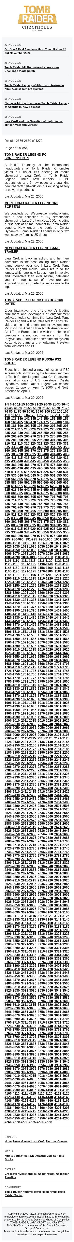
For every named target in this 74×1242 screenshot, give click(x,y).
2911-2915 (28, 880)
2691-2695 (28, 841)
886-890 (17, 525)
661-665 (17, 493)
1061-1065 (61, 550)
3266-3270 (12, 944)
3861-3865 (61, 1047)
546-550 (43, 475)
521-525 (43, 472)
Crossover (12, 1173)
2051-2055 (28, 727)
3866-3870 (12, 1051)
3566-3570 (12, 997)
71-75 (65, 408)
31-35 (56, 404)
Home (8, 1141)
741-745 (30, 504)
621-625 (43, 486)
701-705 (56, 496)
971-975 (43, 536)
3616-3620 (45, 1004)
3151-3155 (28, 923)
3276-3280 (45, 944)
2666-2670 (12, 837)
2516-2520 (45, 809)
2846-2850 (12, 869)
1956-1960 (45, 710)
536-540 (17, 475)
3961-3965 (61, 1065)
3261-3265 (61, 940)
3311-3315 (28, 951)
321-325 (43, 443)
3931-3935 (28, 1061)
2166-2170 (12, 749)
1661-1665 (61, 656)
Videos (51, 1155)
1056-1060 (45, 550)
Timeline (10, 1177)
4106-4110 (12, 1093)
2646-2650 (12, 834)
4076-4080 (45, 1086)
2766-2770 (12, 855)
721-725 (43, 500)
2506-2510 (12, 809)
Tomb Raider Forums (19, 1191)
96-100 (45, 411)
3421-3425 (61, 969)
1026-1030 (12, 546)
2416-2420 (45, 791)
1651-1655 (28, 656)
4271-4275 (28, 1122)
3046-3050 (12, 905)
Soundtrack (21, 1155)
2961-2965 (61, 887)
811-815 (17, 514)
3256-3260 (45, 940)
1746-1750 (12, 674)
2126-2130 (12, 742)
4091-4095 (28, 1090)
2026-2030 (12, 724)
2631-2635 (28, 830)
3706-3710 (12, 1022)
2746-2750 (12, 852)
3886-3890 (12, 1054)
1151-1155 (28, 567)
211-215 (17, 429)
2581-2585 (61, 820)
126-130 (56, 415)
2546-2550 (12, 816)
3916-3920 (45, 1058)
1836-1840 (45, 688)
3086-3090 (12, 912)
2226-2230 (12, 759)
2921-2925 (61, 880)
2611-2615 (28, 827)
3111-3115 (28, 916)
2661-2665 (61, 834)
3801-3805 (61, 1036)
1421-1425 (61, 614)
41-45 (9, 408)
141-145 (30, 418)
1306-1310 (12, 596)
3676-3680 (45, 1015)
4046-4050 (12, 1083)
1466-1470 (12, 624)
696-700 (43, 496)
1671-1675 (28, 660)
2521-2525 (61, 809)
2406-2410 (12, 791)
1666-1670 (12, 660)
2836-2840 (45, 866)
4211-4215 (28, 1111)
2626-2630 (12, 830)
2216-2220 (45, 756)
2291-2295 (28, 770)
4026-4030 (12, 1079)
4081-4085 (61, 1086)
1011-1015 (28, 543)
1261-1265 (61, 585)
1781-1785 (61, 678)
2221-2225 (61, 756)
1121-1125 (62, 560)
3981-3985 (61, 1068)
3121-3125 (61, 916)
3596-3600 (45, 1001)
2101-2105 (61, 734)
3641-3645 (61, 1008)
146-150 (43, 418)
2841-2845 (61, 866)
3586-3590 (12, 1001)
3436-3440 (45, 972)
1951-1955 (28, 710)
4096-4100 (45, 1090)
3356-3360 (45, 958)
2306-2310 (12, 774)
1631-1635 (28, 653)
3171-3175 (28, 926)
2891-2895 (28, 877)
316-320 (30, 443)
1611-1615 (28, 649)
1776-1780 (45, 678)
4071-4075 (28, 1086)
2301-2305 (61, 770)
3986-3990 (12, 1072)
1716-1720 (45, 667)
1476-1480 (45, 624)
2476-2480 (45, 802)
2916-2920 (45, 880)
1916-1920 (45, 702)
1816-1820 (45, 685)
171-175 (43, 422)
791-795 (30, 511)
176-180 (56, 422)
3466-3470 (12, 980)
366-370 (30, 450)
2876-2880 (45, 873)
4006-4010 (12, 1075)
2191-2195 (28, 752)
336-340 (17, 447)
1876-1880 (45, 695)
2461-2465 (61, 798)
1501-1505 (61, 628)
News (17, 1141)
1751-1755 (28, 674)
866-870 (30, 521)
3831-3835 (28, 1043)
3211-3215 (28, 933)
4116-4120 (44, 1093)
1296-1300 (45, 592)
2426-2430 (12, 795)
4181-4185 (61, 1104)
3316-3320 (45, 951)
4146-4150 (12, 1100)
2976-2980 (45, 891)
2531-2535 (28, 813)
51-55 (27, 408)
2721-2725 (61, 845)
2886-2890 (12, 877)
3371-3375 (28, 962)
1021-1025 (61, 543)
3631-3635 (28, 1008)
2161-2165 (61, 745)
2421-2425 (61, 791)
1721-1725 (61, 667)
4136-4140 (45, 1097)
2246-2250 (12, 763)
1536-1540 (45, 635)
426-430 (56, 457)
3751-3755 (28, 1029)
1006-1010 (12, 543)
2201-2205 (61, 752)
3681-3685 (61, 1015)
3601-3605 (61, 1001)
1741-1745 (61, 671)
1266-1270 (12, 589)
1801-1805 (61, 681)
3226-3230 (12, 937)
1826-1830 (12, 688)
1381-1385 (61, 607)
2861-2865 (61, 869)
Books (9, 1159)
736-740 (17, 504)
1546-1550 (12, 639)
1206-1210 (12, 578)
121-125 (42, 415)
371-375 (43, 450)
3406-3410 (12, 969)
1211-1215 (28, 578)
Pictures (51, 1141)
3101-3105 (61, 912)
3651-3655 (28, 1011)
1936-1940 (45, 706)
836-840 (17, 518)
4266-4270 (12, 1122)
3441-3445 (61, 972)
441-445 (30, 461)
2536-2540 (45, 813)
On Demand (38, 1155)
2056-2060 (45, 727)
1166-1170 (12, 571)
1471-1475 (28, 624)
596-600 (43, 482)
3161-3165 (61, 923)
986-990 (17, 539)
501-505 (56, 468)
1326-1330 (12, 599)
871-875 (43, 521)
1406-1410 (12, 614)
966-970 (30, 536)
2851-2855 (28, 869)
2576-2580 (45, 820)
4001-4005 (61, 1072)
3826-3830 (12, 1043)
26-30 (48, 404)
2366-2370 (12, 784)
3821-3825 (61, 1040)
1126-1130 (12, 564)
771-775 (43, 507)
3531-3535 (28, 990)
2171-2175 (28, 749)
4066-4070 (12, 1086)
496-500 (43, 468)
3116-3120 (44, 916)
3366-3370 (12, 962)
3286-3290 (12, 948)
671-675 (43, 493)
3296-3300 (45, 948)
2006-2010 (12, 720)
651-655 (56, 489)
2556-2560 (45, 816)
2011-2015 (28, 720)
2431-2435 (28, 795)
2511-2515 (28, 809)
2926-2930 (12, 884)
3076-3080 (45, 908)
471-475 (43, 464)
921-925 (43, 528)
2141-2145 (61, 742)
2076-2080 (45, 731)
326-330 (56, 443)
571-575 (43, 479)
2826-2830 (12, 866)
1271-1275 (28, 589)
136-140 (17, 418)
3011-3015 (28, 898)
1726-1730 (12, 671)
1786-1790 (12, 681)
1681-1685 (61, 660)
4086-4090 (12, 1090)
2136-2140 (45, 742)
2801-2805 (61, 859)
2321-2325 (61, 774)
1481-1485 (61, 624)
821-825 (43, 514)
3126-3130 (12, 919)
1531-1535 (28, 635)
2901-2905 (61, 877)
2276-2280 (45, 766)
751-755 (56, 504)
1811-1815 (28, 685)
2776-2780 (45, 855)
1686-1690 (12, 663)
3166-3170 (12, 926)
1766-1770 (12, 678)
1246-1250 (12, 585)
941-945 (30, 532)
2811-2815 (28, 862)
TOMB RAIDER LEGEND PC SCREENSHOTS (26, 156)
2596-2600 (45, 823)
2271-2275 (28, 766)
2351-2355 (28, 781)
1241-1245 (61, 582)
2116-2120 (44, 738)
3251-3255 (28, 940)
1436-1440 (45, 617)
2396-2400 (45, 788)
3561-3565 (61, 994)
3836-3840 (45, 1043)
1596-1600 (45, 646)
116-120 (29, 415)
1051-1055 (28, 550)
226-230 (56, 429)
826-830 (56, 514)
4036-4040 (45, 1079)
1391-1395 (28, 610)
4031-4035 (28, 1079)
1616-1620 (45, 649)
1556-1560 (45, 639)
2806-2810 (12, 862)
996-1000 (45, 539)
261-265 (17, 436)
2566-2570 (12, 820)
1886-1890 (12, 699)
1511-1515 (28, 631)
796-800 (43, 511)
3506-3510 (12, 987)
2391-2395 (28, 788)
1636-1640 (45, 653)
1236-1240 (45, 582)
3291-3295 (28, 948)
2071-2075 (28, 731)
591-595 (30, 482)
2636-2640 (45, 830)
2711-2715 (28, 845)
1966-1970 (12, 713)
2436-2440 (45, 795)
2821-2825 (61, 862)
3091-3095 (28, 912)
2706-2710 (12, 845)
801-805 (56, 511)
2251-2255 (28, 763)
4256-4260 (45, 1118)
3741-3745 (61, 1026)
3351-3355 (28, 958)
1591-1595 (28, 646)
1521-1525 (61, 631)
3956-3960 (45, 1065)
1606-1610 (12, 649)
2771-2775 (28, 855)
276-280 (56, 436)
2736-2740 (45, 848)
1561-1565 (61, 639)
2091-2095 (28, 734)
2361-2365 (61, 781)
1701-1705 (61, 663)
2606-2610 (12, 827)
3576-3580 (45, 997)
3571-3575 (28, 997)
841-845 (30, 518)
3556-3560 (45, 994)
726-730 (56, 500)
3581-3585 (61, 997)
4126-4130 (12, 1097)
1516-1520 (45, 631)
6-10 (13, 404)
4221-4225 (61, 1111)
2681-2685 (61, 837)
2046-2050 (12, 727)
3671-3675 (28, 1015)
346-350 (43, 447)
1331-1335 (28, 599)
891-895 (30, 525)
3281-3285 (61, 944)
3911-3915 (28, 1058)
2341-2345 (61, 777)
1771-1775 (28, 678)
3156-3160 (45, 923)
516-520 (30, 472)
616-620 (30, 486)
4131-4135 (28, 1097)
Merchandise (28, 1173)
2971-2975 (28, 891)
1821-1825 (61, 685)
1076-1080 (45, 553)
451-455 (56, 461)
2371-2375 (28, 784)
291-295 (30, 440)
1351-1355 (28, 603)
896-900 (43, 525)
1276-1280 (45, 589)
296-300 (43, 440)
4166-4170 (12, 1104)
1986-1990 (12, 717)
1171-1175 (28, 571)
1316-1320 (45, 596)
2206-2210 (12, 756)
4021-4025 (61, 1075)
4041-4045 (61, 1079)
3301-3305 (61, 948)
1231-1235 (28, 582)
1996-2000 (45, 717)
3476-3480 (45, 980)
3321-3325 (61, 951)
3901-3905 (61, 1054)
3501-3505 (61, 983)
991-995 (31, 539)
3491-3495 (28, 983)
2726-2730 (12, 848)
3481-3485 (61, 980)
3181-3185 (61, 926)
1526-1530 (12, 635)
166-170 (30, 422)
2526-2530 (12, 813)
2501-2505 (61, 805)
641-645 (30, 489)
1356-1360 (45, 603)
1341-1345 (61, 599)
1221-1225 (61, 578)
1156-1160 (45, 567)
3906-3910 (12, 1058)
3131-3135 (28, 919)
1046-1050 (12, 550)
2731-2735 (28, 848)
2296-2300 (45, 770)
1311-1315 (28, 596)
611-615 (17, 486)
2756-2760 (45, 852)
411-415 (17, 457)
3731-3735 (28, 1026)
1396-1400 (45, 610)
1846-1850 (12, 692)
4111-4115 (28, 1093)
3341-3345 (61, 955)
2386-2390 (12, 788)
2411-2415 (28, 791)
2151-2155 (28, 745)
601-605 (56, 482)
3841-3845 (61, 1043)
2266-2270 (12, 766)
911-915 (17, 528)
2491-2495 (28, 805)
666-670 (30, 493)
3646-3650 (12, 1011)
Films (60, 1155)
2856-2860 (45, 869)
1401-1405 (61, 610)
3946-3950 (12, 1065)
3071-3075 (28, 908)
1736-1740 (45, 671)
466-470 (30, 464)
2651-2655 (28, 834)
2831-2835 (28, 866)
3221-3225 (61, 933)
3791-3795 (28, 1036)
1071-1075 (28, 553)
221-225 (43, 429)
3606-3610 (12, 1004)
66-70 (56, 408)
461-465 (17, 464)
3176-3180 (45, 926)
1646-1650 (12, 656)
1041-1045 (61, 546)
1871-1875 (28, 695)
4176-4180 (45, 1104)
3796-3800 (45, 1036)
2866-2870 (12, 873)
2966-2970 (12, 891)
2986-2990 (12, 894)
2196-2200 (45, 752)
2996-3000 (45, 894)
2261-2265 (61, 763)
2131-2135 (28, 742)
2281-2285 (61, 766)
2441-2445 (61, 795)
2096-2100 (45, 734)
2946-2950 (12, 887)
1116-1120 (45, 560)
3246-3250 (12, 940)
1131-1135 (28, 564)
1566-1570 (12, 642)
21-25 (39, 404)
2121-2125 (61, 738)
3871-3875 (28, 1051)
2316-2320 (45, 774)
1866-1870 (12, 695)
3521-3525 (61, 987)
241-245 (30, 433)
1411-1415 (28, 614)
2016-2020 (45, 720)
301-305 (56, 440)
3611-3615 (28, 1004)
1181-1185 (62, 571)
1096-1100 (45, 557)
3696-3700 (45, 1019)
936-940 (17, 532)
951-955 (56, 532)
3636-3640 (45, 1008)
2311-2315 (28, 774)
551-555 (56, 475)
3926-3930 (12, 1061)
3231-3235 (28, 937)
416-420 (30, 457)
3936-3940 (45, 1061)
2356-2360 (45, 781)
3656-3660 (45, 1011)
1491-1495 (28, 628)
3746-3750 (12, 1029)
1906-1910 (12, 702)
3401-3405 (61, 965)
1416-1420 (45, 614)
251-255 (56, 433)
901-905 (56, 525)
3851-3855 (28, 1047)
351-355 (56, 447)
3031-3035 (28, 901)
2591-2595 (28, 823)
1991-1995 (28, 717)
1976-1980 (45, 713)
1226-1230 (12, 582)
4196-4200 (45, 1107)
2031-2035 (28, 724)
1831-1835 (28, 688)
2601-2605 (61, 823)
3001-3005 (61, 894)
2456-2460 (45, 798)
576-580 (56, 479)
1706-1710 (12, 667)
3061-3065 (61, 905)
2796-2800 (45, 859)
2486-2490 (12, 805)
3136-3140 (45, 919)
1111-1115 (28, 560)
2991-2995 (28, 894)
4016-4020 (45, 1075)
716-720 (30, 500)
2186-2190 (12, 752)
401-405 (56, 454)
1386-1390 (12, 610)
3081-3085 (61, 908)
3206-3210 (12, 933)
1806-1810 (12, 685)
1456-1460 (45, 621)
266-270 (30, 436)
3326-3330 (12, 955)
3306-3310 (12, 951)
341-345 (30, 447)
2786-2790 (12, 859)
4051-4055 (28, 1083)
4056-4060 (45, 1083)
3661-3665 (61, 1011)
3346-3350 (12, 958)
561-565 (17, 479)
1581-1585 (61, 642)
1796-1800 (45, 681)
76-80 (9, 411)
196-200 (43, 425)
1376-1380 (45, 607)
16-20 (30, 404)
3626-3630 (12, 1008)
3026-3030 (12, 901)
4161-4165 (61, 1100)
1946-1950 (12, 710)
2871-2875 (28, 873)
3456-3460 (45, 976)
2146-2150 (12, 745)
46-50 (18, 408)
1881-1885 (61, 695)
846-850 (43, 518)
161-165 (17, 422)
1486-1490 (12, 628)
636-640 (17, 489)
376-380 (56, 450)
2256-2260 (45, 763)
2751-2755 (28, 852)
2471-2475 (28, 802)
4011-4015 (28, 1075)
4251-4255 (28, 1118)
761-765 (17, 507)
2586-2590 (12, 823)
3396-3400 (45, 965)
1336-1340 (45, 599)
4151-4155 (28, 1100)
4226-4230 (12, 1114)
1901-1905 (61, 699)
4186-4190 (12, 1107)
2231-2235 (28, 759)
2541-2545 (61, 813)
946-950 (43, 532)
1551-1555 (28, 639)
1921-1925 (61, 702)
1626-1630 (12, 653)
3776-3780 (45, 1033)
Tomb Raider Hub (45, 1191)
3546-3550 (12, 994)
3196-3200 (45, 930)
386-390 (17, 454)
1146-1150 (12, 567)
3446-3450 (12, 976)
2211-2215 (28, 756)
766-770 (30, 507)
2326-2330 (12, 777)
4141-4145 (61, 1097)
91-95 (35, 411)
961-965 (17, 536)
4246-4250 (12, 1118)
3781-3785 (61, 1033)
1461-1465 (61, 621)
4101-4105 (61, 1090)
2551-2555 (28, 816)
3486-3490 (12, 983)
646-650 (43, 489)
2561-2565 (61, 816)
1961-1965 (61, 710)
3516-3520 (45, 987)
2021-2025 (61, 720)
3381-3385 (61, 962)
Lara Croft (38, 1141)
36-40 (65, 404)
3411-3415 (28, 969)
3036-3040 (45, 901)
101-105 (56, 411)
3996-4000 (45, 1072)
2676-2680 (45, 837)
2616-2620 (45, 827)
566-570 (30, 479)
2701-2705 (61, 841)
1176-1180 (45, 571)
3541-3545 (61, 990)
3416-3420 (45, 969)
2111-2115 (28, 738)
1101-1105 (62, 557)
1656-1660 (45, 656)
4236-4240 (45, 1114)
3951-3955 (28, 1065)
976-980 (56, 536)
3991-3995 (28, 1072)
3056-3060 (45, 905)
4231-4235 (28, 1114)
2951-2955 (28, 887)
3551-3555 (28, 994)
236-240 (17, 433)
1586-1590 (12, 646)
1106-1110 (12, 560)
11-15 (21, 404)
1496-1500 (45, 628)
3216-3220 (45, 933)
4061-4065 (61, 1083)
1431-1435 (28, 617)
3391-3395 (28, 965)
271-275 (43, 436)
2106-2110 (12, 738)
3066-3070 (12, 908)
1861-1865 (61, 692)
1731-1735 (28, 671)
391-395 (30, 454)
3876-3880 (45, 1051)
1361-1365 (61, 603)
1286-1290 (12, 592)
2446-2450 (12, 798)
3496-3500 (45, 983)
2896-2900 (45, 877)
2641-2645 (61, 830)
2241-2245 (61, 759)
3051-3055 (28, 905)
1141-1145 (62, 564)
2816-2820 (45, 862)
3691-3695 (28, 1019)
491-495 (30, 468)
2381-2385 (61, 784)
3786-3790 (12, 1036)
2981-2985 (61, 891)
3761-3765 (61, 1029)
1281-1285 (61, 589)
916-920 (30, 528)
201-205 (56, 425)
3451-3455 (28, 976)
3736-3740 (45, 1026)
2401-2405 (61, 788)
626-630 (56, 486)
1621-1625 (61, 649)
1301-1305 (61, 592)
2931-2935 (28, 884)
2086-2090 (12, 734)
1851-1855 (28, 692)
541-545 (30, 475)
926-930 (56, 528)
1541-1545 (61, 635)
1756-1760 (45, 674)
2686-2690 (12, 841)
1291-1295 (28, 592)
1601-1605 (61, 646)
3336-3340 (45, 955)
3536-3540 (45, 990)
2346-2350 (12, 781)
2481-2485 (61, 802)
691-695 (30, 496)
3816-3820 (45, 1040)
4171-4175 (28, 1104)
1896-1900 (45, 699)
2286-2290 (12, 770)
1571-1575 (28, 642)
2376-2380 (45, 784)
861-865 (17, 521)
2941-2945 (61, 884)
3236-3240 (45, 937)
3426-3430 (12, 972)
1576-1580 (45, 642)
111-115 (16, 415)
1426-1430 (12, 617)
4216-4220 (45, 1111)
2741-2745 (61, 848)
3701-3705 (61, 1019)
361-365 (17, 450)
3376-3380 (45, 962)
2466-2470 (12, 802)
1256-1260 (45, 585)
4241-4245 (61, 1114)
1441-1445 (61, 617)
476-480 (56, 464)
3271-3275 (28, 944)
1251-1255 (28, 585)
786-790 (17, 511)
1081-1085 (61, 553)
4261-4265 (61, 1118)
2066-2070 (12, 731)
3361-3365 (61, 958)
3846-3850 (12, 1047)
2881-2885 (61, 873)
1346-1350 (12, 603)
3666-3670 (12, 1015)
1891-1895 (28, 699)
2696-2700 (45, 841)
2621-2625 (61, 827)
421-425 (43, 457)
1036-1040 (45, 546)
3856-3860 (45, 1047)
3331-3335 (28, 955)
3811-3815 (28, 1040)
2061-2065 (61, 727)
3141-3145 (61, 919)
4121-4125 (61, 1093)
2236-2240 (45, 759)
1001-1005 (61, 539)
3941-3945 (61, 1061)
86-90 (26, 411)
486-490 (17, 468)
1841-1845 (61, 688)
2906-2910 (12, 880)
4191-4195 (28, 1107)
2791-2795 (28, 859)
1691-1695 (28, 663)
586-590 (17, 482)
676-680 (56, 493)
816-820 (30, 514)
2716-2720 (45, 845)
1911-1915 (28, 702)
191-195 (30, 425)
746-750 (43, 504)
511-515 (17, 472)
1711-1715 (28, 667)
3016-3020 (45, 898)
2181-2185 (61, 749)
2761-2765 (61, 852)
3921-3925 (61, 1058)
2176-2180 (45, 749)
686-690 (17, 496)
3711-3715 (28, 1022)
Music (9, 1155)
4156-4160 (45, 1100)
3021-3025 (61, 898)
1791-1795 (28, 681)
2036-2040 (45, 724)
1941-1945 (61, 706)
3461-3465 (61, 976)
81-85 (17, 411)
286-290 (17, 440)
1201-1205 (61, 575)
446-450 (43, 461)
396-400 (43, 454)
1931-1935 (28, 706)
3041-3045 (61, 901)
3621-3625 (61, 1004)
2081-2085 (61, 731)
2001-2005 (61, 717)
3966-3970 (12, 1068)
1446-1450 (12, 621)
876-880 (56, 521)
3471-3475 (28, 980)
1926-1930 (12, 706)
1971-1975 (28, 713)
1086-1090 (12, 557)
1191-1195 (28, 575)
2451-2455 (28, 798)
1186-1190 (12, 575)
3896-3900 (45, 1054)
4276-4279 (44, 1122)
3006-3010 (12, 898)
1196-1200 (44, 575)
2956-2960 (45, 887)
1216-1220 (45, 578)
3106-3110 (12, 916)
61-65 (46, 408)
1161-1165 (62, 567)
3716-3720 (45, 1022)
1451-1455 (28, 621)
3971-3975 (28, 1068)
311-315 (17, 443)
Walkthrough (46, 1173)
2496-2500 (45, 805)
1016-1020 (45, 543)
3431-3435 (28, 972)
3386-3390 (12, 965)
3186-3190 (12, 930)
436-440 (17, 461)
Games (26, 1141)
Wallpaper (62, 1173)
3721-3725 (61, 1022)
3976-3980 (45, 1068)
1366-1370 (12, 607)
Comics (62, 1141)
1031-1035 (28, 546)
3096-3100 (45, 912)
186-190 (17, 425)
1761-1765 (61, 674)
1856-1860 (45, 692)
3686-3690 (12, 1019)
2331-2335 (28, 777)
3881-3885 (61, 1051)
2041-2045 (61, 724)
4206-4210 (12, 1111)
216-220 (30, 429)
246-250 (43, 433)
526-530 (56, 472)
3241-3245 (61, 937)
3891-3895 (28, 1054)
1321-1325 (61, 596)
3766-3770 (12, 1033)
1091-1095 (29, 557)
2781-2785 (61, 855)
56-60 (37, 408)
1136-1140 (45, 564)
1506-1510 (12, 631)
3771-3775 (28, 1033)
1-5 (7, 404)
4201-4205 (61, 1107)
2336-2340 (45, 777)
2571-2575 (28, 820)
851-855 (56, 518)
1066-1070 (12, 553)
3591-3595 (28, 1001)
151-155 (56, 418)
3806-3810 (12, 1040)
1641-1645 (61, 653)
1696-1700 (45, 663)
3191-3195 (28, 930)
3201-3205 (61, 930)
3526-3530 (12, 990)
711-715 (17, 500)
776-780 (56, 507)
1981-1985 (61, 713)
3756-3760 (45, 1029)
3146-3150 (12, 923)
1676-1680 (45, 660)
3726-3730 (12, 1026)
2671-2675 (28, 837)
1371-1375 (28, 607)
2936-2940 (45, 884)
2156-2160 (45, 745)
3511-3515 (28, 987)
